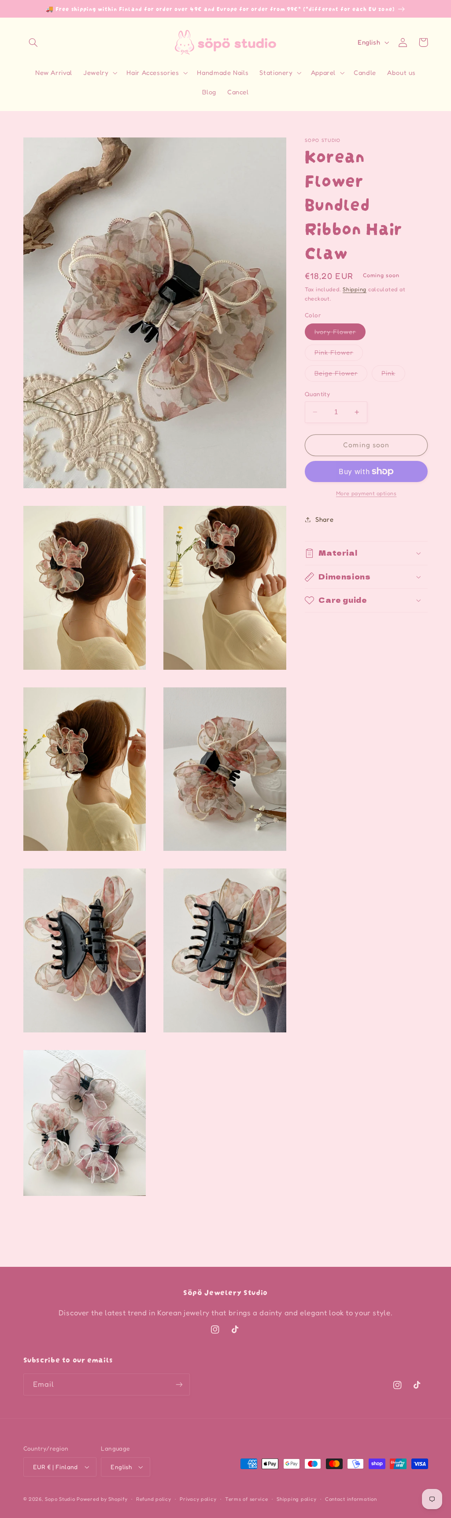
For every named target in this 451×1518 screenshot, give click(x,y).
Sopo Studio (60, 1499)
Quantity (317, 393)
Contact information (351, 1499)
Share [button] (324, 519)
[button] (33, 42)
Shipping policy (296, 1499)
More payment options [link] (366, 493)
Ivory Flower (340, 333)
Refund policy (153, 1499)
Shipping (354, 289)
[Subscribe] (179, 1384)
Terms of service (246, 1499)
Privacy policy (198, 1499)
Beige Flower (341, 375)
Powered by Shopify (102, 1499)
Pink (393, 375)
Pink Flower (338, 354)
